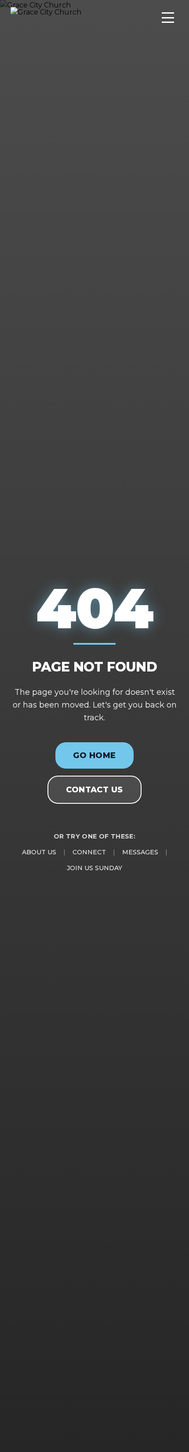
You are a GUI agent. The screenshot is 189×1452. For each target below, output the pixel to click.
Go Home (94, 755)
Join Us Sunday (94, 868)
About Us (39, 852)
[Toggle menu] (167, 17)
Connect (89, 852)
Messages (140, 852)
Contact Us (94, 790)
